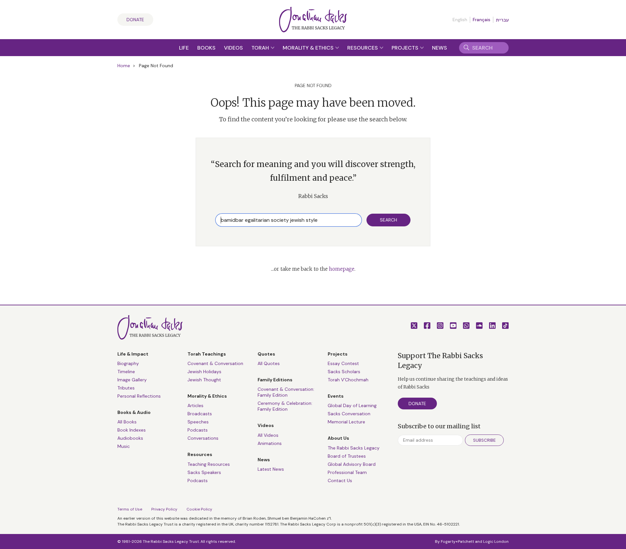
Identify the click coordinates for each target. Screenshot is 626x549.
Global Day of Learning (352, 405)
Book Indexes (131, 430)
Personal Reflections (139, 396)
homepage (341, 269)
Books (206, 47)
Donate (135, 20)
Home (123, 66)
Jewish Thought (204, 380)
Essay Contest (343, 363)
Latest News (271, 469)
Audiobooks (130, 438)
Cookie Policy (199, 509)
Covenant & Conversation (215, 363)
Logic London (496, 541)
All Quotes (269, 363)
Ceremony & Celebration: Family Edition (285, 406)
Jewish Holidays (204, 371)
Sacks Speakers (204, 472)
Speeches (198, 422)
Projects (406, 47)
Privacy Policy (164, 509)
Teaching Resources (208, 464)
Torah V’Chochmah (348, 380)
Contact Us (340, 480)
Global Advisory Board (352, 464)
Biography (128, 363)
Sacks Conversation (349, 414)
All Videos (268, 435)
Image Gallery (132, 380)
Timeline (126, 371)
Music (123, 446)
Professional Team (347, 472)
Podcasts (197, 430)
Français (481, 20)
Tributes (126, 388)
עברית (502, 20)
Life (184, 47)
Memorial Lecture (346, 422)
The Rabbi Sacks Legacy (354, 448)
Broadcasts (199, 414)
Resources (363, 47)
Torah (260, 47)
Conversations (202, 438)
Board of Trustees (347, 456)
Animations (270, 443)
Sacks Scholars (344, 371)
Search (388, 220)
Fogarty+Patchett (457, 541)
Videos (233, 47)
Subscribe (484, 440)
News (439, 47)
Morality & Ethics (309, 47)
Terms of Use (129, 509)
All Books (127, 422)
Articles (195, 405)
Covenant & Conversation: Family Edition (286, 392)
